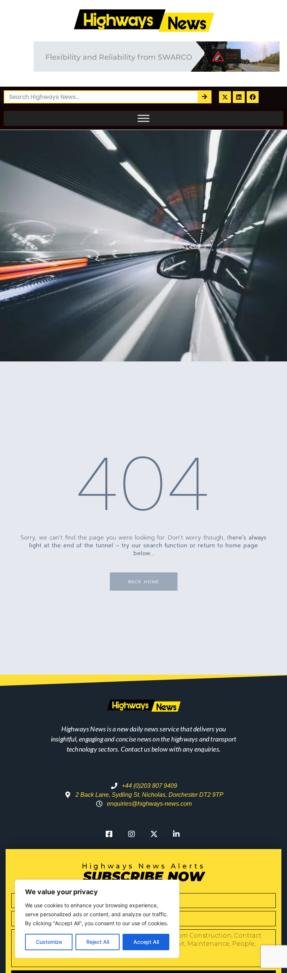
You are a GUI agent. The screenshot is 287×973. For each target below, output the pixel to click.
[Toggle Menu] (143, 118)
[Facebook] (253, 97)
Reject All (97, 942)
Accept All (146, 942)
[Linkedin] (239, 97)
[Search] (204, 97)
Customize (49, 942)
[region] (97, 919)
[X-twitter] (225, 97)
